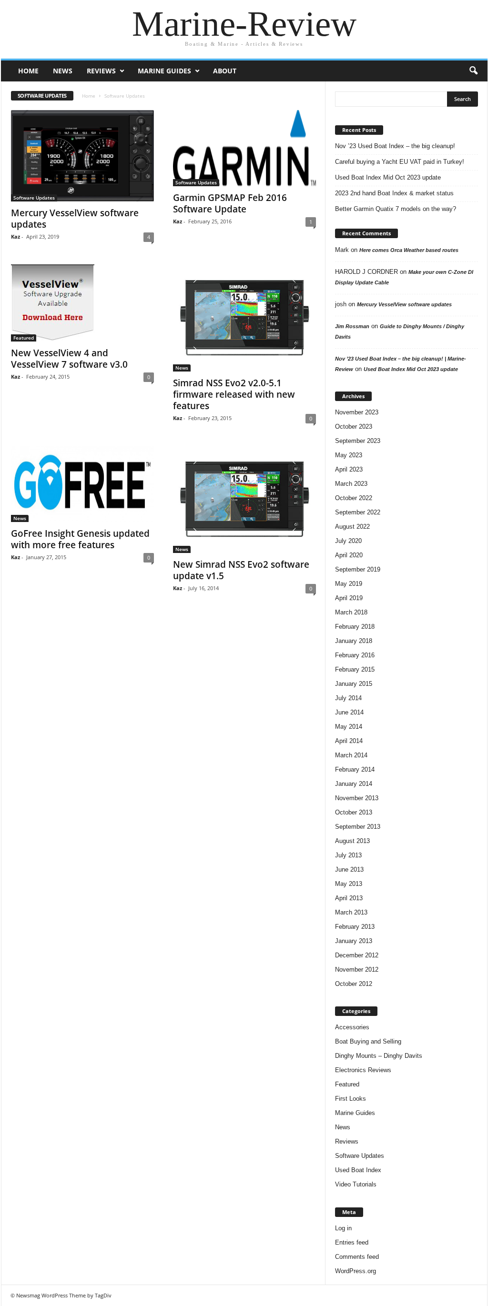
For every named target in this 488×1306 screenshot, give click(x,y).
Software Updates (34, 197)
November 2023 (356, 412)
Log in (343, 1228)
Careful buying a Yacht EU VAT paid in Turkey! (399, 161)
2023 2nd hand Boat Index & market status (394, 193)
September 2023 (357, 440)
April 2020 (349, 555)
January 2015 (353, 683)
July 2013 (348, 855)
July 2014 (348, 698)
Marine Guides (164, 70)
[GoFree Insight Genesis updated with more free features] (82, 484)
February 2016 (355, 655)
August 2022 (352, 526)
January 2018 (353, 640)
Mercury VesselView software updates (75, 219)
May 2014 (348, 726)
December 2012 (356, 955)
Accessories (352, 1027)
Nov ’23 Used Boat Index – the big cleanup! (395, 146)
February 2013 (355, 926)
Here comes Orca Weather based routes (408, 250)
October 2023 (353, 426)
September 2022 (357, 512)
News (62, 70)
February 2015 (355, 669)
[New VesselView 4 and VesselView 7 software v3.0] (82, 303)
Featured (23, 337)
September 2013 (357, 826)
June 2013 (349, 869)
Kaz (15, 236)
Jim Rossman (352, 326)
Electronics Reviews (363, 1070)
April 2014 (349, 740)
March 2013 (351, 912)
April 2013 (349, 898)
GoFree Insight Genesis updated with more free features (80, 539)
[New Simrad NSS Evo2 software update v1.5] (244, 499)
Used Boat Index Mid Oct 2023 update (388, 177)
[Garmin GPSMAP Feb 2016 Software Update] (244, 148)
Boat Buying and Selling (368, 1041)
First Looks (350, 1098)
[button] (473, 70)
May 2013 (348, 883)
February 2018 (355, 626)
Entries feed (351, 1242)
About (224, 70)
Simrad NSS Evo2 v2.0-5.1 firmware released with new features (234, 394)
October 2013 (353, 812)
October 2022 (353, 498)
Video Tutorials (355, 1184)
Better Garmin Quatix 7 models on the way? (395, 208)
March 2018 (351, 612)
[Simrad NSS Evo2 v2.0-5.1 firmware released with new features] (244, 318)
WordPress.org (355, 1271)
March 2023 (351, 483)
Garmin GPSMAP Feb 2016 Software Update (230, 203)
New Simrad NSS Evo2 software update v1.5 (241, 570)
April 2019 (349, 598)
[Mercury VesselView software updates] (82, 155)
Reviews (101, 70)
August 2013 (352, 840)
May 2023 (348, 455)
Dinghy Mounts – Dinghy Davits (378, 1055)
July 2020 (348, 540)
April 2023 (349, 469)
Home (28, 70)
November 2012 (356, 969)
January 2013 (353, 940)
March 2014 (351, 755)
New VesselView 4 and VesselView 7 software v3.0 (69, 359)
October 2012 (353, 983)
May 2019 (348, 583)
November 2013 (356, 798)
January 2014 (353, 783)
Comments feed (357, 1256)
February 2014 (355, 769)
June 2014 (349, 712)
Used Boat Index (358, 1170)
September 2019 (357, 569)
